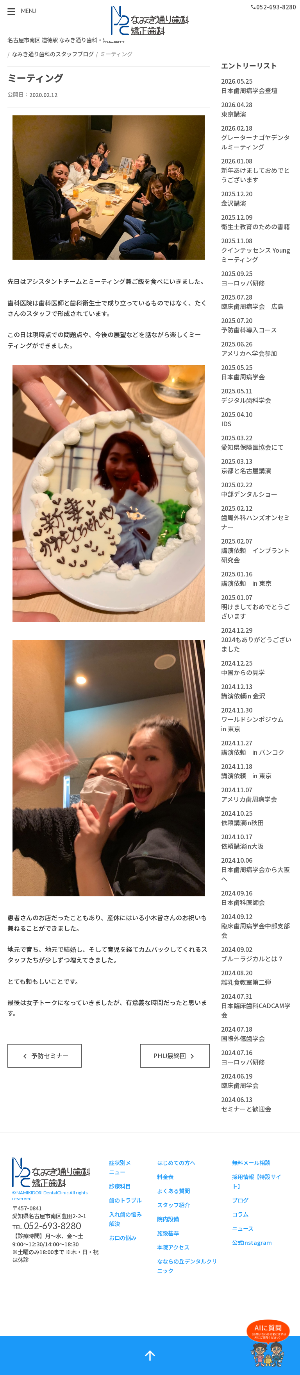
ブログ (240, 1200)
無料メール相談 (251, 1162)
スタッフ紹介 (173, 1205)
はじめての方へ (176, 1162)
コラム (240, 1214)
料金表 (165, 1176)
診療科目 (120, 1186)
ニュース (243, 1228)
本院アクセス (173, 1247)
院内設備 (168, 1219)
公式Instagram (252, 1242)
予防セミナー (44, 1056)
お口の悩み (122, 1237)
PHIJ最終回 (175, 1056)
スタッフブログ (51, 1172)
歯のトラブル (125, 1200)
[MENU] (11, 11)
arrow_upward (150, 1355)
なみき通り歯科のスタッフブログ (53, 54)
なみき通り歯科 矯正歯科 (150, 20)
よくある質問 (173, 1191)
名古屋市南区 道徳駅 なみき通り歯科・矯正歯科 (66, 40)
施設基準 (168, 1233)
